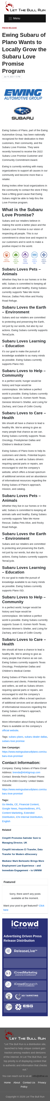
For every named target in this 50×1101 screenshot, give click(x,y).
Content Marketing (12, 812)
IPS (38, 808)
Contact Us (29, 1082)
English (6, 821)
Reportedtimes (26, 808)
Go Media (7, 804)
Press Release (9, 28)
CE (16, 804)
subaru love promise (13, 741)
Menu (16, 18)
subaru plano (16, 736)
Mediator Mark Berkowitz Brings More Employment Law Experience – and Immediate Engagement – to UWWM (23, 866)
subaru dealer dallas (36, 736)
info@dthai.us (40, 1076)
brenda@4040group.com (26, 772)
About (16, 1082)
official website (10, 730)
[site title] (25, 1034)
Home (7, 1082)
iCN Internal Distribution (29, 817)
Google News (9, 808)
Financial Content (29, 804)
